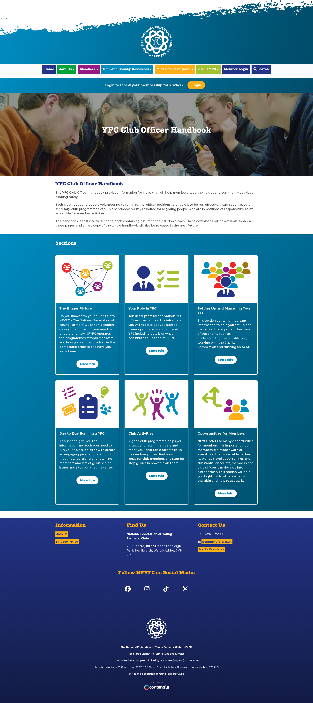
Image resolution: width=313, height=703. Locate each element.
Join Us (65, 69)
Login (196, 85)
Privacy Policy (67, 542)
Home (49, 69)
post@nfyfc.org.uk (217, 542)
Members (87, 69)
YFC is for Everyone (173, 69)
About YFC (207, 69)
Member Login (236, 69)
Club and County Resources (126, 69)
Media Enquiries (211, 549)
